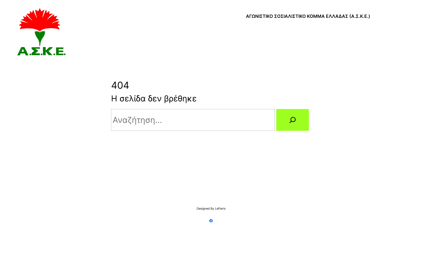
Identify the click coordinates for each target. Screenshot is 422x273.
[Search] (292, 120)
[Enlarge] (61, 12)
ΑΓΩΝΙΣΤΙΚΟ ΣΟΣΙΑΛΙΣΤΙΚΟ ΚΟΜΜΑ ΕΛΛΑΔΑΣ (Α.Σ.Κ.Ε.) (308, 16)
